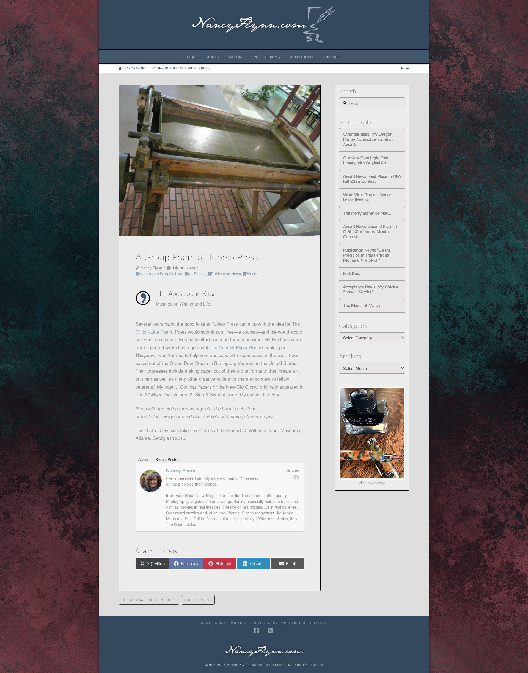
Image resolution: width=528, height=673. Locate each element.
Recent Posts (166, 459)
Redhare (316, 665)
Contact (318, 623)
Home (206, 623)
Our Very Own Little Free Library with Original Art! (365, 160)
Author (143, 459)
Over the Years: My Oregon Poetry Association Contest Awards (368, 139)
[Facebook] (296, 477)
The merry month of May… (367, 213)
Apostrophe (294, 623)
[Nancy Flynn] (151, 480)
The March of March (361, 306)
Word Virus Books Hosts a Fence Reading (367, 197)
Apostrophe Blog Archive (160, 273)
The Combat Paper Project (236, 347)
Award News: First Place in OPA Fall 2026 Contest (372, 179)
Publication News (226, 273)
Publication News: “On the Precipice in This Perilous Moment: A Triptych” (367, 255)
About (221, 623)
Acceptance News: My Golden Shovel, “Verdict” (370, 290)
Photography (264, 623)
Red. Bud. (351, 274)
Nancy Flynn (181, 470)
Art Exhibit (197, 273)
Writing (252, 273)
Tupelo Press (198, 600)
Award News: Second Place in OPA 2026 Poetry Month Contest (370, 232)
